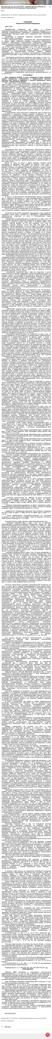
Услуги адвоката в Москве (16, 2)
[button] (50, 7)
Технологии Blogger (26, 1036)
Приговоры (7, 1027)
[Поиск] (50, 3)
